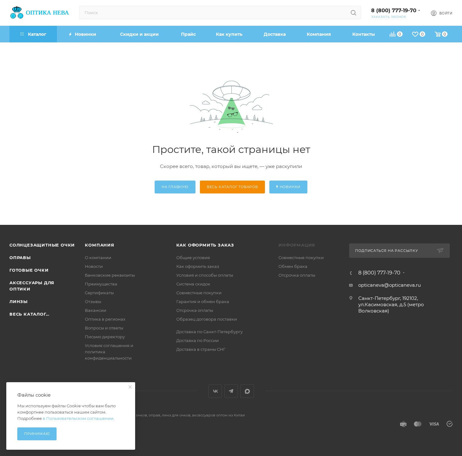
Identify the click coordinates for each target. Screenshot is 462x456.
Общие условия (193, 257)
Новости (94, 266)
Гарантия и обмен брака (202, 301)
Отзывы (93, 301)
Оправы (20, 257)
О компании (98, 257)
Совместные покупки (199, 292)
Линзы (18, 301)
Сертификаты (99, 292)
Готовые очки (29, 270)
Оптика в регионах (105, 319)
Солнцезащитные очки (42, 244)
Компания (99, 244)
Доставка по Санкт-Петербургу (209, 331)
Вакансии (95, 310)
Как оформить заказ (205, 244)
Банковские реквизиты (110, 275)
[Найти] (353, 12)
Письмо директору (105, 336)
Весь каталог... (29, 314)
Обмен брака (292, 266)
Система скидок (193, 283)
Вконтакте (215, 391)
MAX (247, 391)
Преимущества (101, 283)
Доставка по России (197, 340)
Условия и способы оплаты (204, 275)
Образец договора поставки (206, 319)
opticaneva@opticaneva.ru (389, 285)
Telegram (231, 391)
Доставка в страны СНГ (200, 349)
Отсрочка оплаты (194, 310)
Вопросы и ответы (104, 327)
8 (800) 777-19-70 (393, 11)
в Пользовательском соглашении (78, 418)
